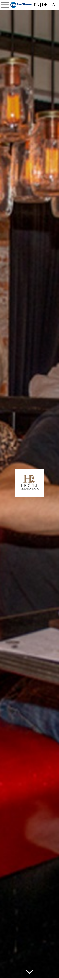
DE (44, 4)
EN (53, 4)
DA (36, 4)
